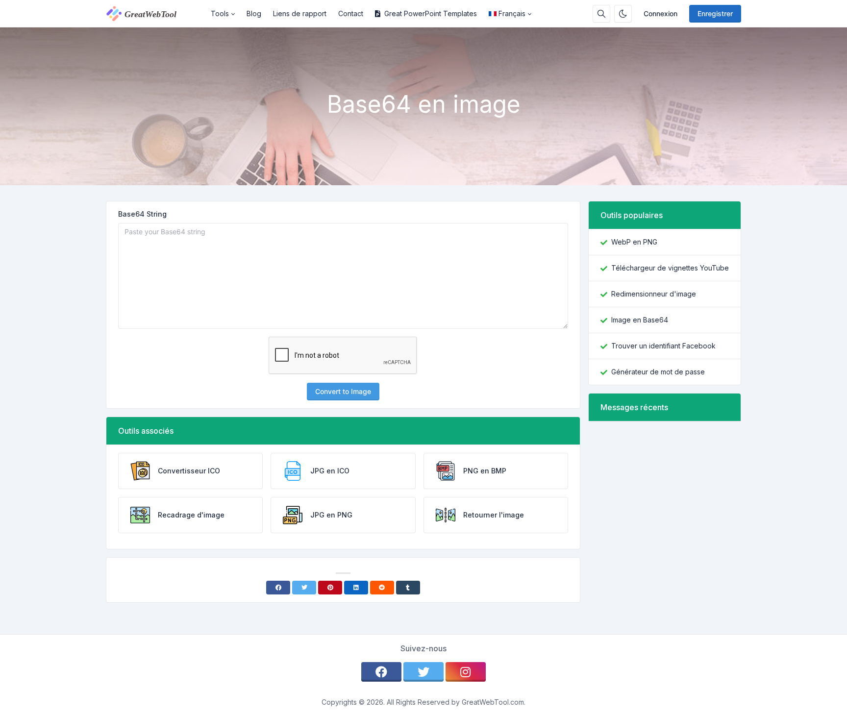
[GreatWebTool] (155, 13)
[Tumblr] (408, 587)
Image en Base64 (639, 320)
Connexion (660, 13)
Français (511, 13)
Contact (350, 13)
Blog (254, 13)
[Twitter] (304, 587)
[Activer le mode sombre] (623, 14)
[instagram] (466, 672)
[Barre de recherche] (601, 14)
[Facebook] (278, 587)
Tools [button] (220, 13)
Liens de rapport (299, 13)
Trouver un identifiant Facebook (663, 346)
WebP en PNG (634, 242)
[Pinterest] (330, 587)
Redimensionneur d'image (653, 294)
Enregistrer (715, 13)
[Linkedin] (356, 587)
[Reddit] (382, 587)
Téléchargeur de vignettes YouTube (670, 268)
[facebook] (381, 672)
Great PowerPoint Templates (430, 13)
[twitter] (423, 672)
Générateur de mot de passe (658, 372)
